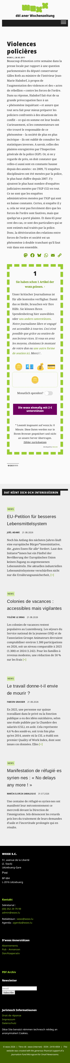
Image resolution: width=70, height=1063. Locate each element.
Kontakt (7, 899)
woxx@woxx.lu (25, 918)
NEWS (11, 509)
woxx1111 (13, 465)
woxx (10, 57)
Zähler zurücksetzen (35, 442)
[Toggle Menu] (63, 22)
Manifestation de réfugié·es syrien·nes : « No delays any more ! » (34, 777)
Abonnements (10, 945)
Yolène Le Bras (16, 617)
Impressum (8, 1019)
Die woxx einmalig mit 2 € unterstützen (35, 409)
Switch (46, 393)
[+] (52, 575)
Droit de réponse (11, 1015)
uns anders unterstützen (35, 319)
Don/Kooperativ (11, 953)
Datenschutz (9, 1023)
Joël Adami (13, 532)
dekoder (55, 447)
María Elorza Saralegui (21, 793)
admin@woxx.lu (11, 912)
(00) (11, 908)
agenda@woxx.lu (22, 922)
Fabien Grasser (16, 701)
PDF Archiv (9, 972)
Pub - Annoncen (11, 949)
